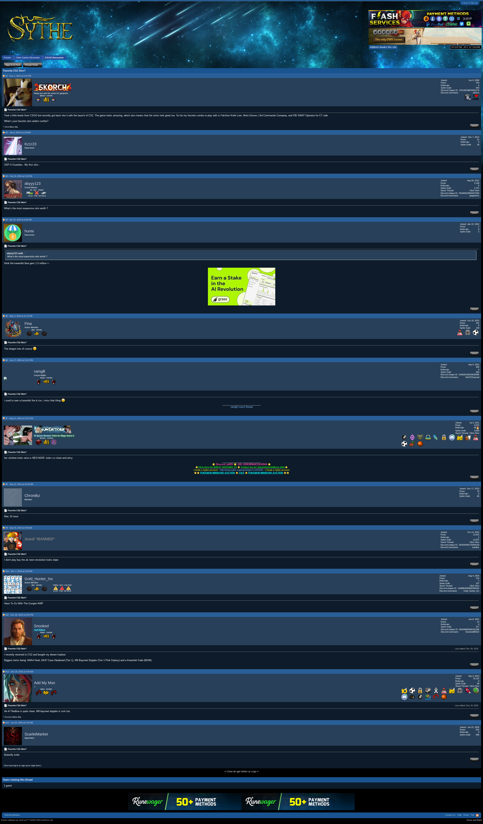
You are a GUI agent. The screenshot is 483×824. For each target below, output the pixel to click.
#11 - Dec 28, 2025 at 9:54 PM (19, 615)
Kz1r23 (30, 144)
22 (478, 139)
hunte (29, 231)
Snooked (41, 626)
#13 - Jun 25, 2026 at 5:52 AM (19, 722)
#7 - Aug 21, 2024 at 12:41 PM (19, 418)
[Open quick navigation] (479, 57)
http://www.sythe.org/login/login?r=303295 (241, 470)
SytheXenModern (12, 815)
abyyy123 (33, 183)
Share (474, 126)
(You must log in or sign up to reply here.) (22, 765)
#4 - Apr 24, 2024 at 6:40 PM (18, 220)
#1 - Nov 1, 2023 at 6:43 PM (18, 76)
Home (466, 815)
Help (459, 815)
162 (477, 323)
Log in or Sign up (469, 3)
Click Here (474, 190)
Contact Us (450, 815)
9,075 (476, 425)
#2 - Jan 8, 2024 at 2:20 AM (18, 132)
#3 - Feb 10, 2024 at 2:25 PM (18, 176)
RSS (477, 815)
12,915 (476, 534)
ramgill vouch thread (242, 406)
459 (477, 367)
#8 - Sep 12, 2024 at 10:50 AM (19, 484)
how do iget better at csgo (242, 771)
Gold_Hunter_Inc (39, 579)
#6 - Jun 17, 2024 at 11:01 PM (19, 360)
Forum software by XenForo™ (27, 820)
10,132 (476, 678)
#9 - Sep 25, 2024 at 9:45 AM (18, 528)
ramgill (39, 371)
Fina (28, 323)
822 (477, 729)
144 (477, 83)
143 (477, 578)
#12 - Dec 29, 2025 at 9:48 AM (19, 672)
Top (472, 815)
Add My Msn (44, 683)
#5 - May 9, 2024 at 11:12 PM (18, 316)
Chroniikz (32, 496)
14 (478, 622)
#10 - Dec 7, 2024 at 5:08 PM (18, 571)
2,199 (476, 183)
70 (478, 491)
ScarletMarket (36, 734)
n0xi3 (7, 127)
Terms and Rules (474, 820)
